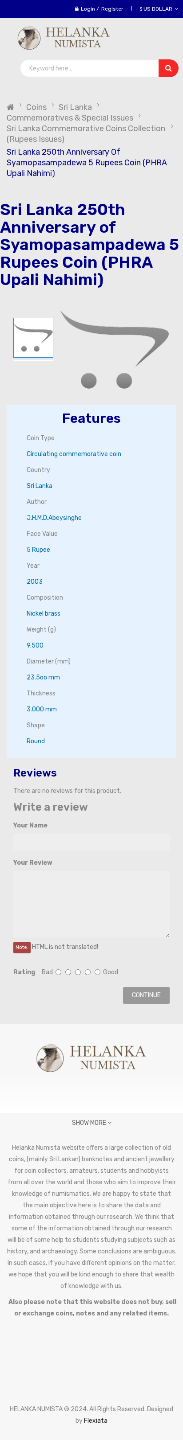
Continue (146, 995)
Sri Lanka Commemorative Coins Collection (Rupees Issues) (86, 134)
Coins (36, 107)
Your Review (32, 862)
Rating (24, 972)
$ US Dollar (157, 9)
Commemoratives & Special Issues (70, 118)
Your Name (30, 825)
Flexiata (95, 1420)
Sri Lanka (75, 107)
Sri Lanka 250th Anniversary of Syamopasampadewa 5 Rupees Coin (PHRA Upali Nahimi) (87, 162)
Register (112, 9)
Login (88, 9)
